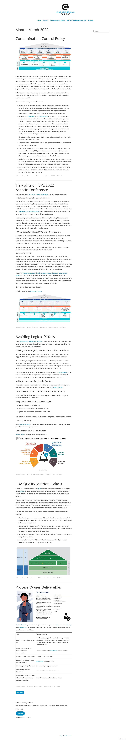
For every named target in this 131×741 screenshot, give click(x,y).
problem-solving (24, 424)
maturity (68, 625)
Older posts (20, 692)
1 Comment (44, 327)
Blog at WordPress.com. (65, 735)
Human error (20, 435)
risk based (31, 116)
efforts (22, 491)
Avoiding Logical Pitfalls (35, 336)
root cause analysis (35, 341)
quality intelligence (33, 327)
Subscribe (20, 713)
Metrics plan (39, 661)
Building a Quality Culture (57, 20)
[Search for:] (101, 31)
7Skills (30, 474)
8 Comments (41, 175)
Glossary (90, 20)
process (31, 686)
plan (39, 489)
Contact (45, 20)
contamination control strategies (29, 211)
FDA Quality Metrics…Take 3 (39, 483)
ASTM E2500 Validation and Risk (76, 20)
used (58, 625)
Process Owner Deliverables (39, 587)
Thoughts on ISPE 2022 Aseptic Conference (35, 187)
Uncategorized (32, 577)
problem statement (57, 387)
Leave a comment (39, 474)
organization (23, 627)
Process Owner (20, 625)
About (39, 20)
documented (54, 650)
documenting (24, 341)
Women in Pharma (36, 291)
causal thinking (63, 372)
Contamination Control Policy (40, 38)
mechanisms (43, 116)
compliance (31, 175)
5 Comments (39, 686)
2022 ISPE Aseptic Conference (38, 195)
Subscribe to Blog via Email (24, 703)
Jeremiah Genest (21, 175)
